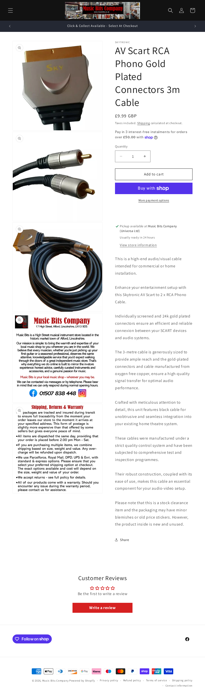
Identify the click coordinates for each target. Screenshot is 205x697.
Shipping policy (182, 680)
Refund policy (132, 680)
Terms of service (156, 680)
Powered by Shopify (82, 680)
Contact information (179, 685)
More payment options (153, 200)
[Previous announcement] (9, 26)
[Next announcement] (195, 26)
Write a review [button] (102, 607)
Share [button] (124, 540)
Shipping (143, 123)
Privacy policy (109, 680)
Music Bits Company (55, 680)
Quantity (121, 146)
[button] (10, 10)
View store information (138, 245)
